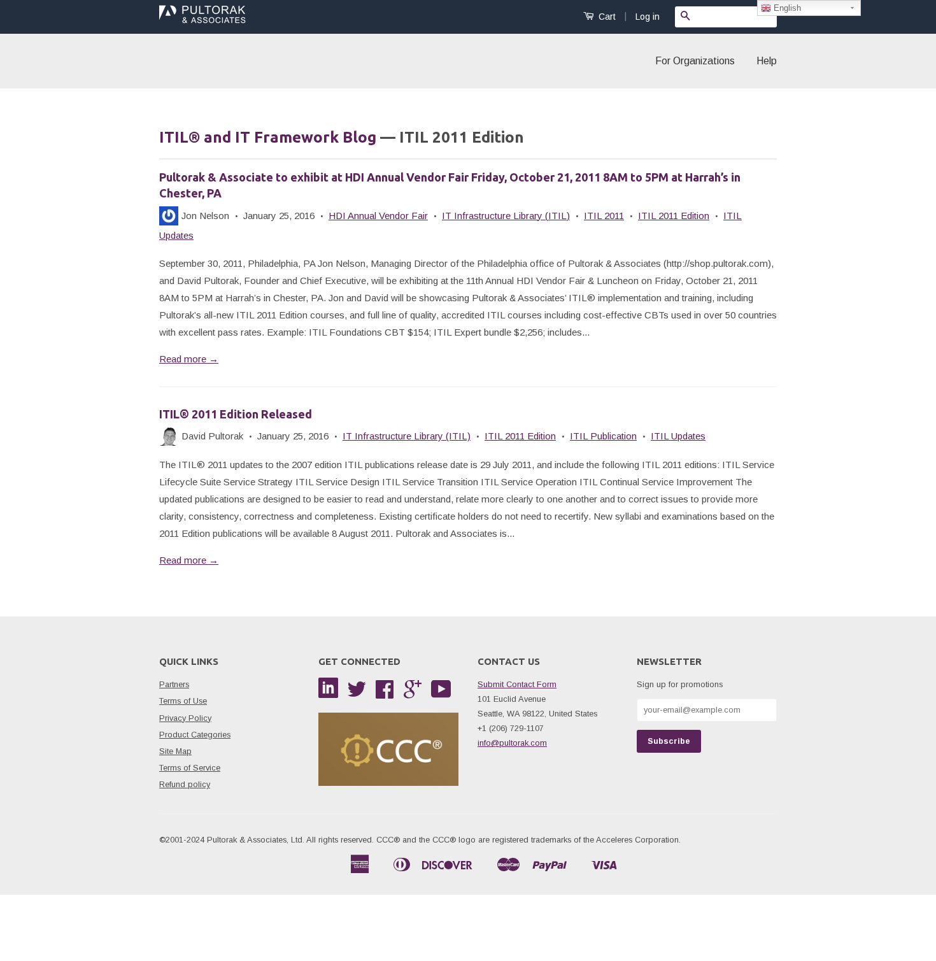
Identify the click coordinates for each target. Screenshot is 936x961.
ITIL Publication (603, 436)
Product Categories (194, 734)
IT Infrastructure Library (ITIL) (506, 215)
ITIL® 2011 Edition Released (235, 414)
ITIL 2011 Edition (673, 215)
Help (766, 60)
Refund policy (184, 784)
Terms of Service (189, 767)
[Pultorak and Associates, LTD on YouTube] (441, 694)
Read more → (188, 358)
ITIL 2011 (604, 215)
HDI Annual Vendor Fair (378, 215)
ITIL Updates (678, 436)
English (786, 8)
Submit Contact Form (517, 684)
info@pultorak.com (512, 743)
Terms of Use (183, 701)
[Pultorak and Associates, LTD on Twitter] (356, 694)
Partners (174, 684)
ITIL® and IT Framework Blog (267, 137)
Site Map (175, 751)
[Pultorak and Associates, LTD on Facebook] (384, 694)
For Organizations (695, 60)
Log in (647, 16)
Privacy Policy (185, 718)
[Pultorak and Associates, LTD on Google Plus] (412, 694)
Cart (606, 16)
